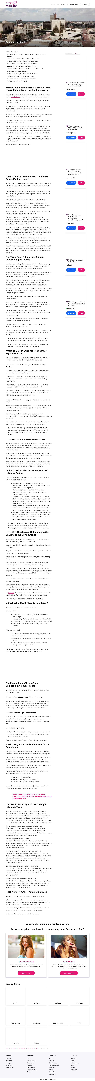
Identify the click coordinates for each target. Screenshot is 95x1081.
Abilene (58, 1003)
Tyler (80, 1023)
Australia (73, 1067)
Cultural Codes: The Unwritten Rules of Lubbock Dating (21, 66)
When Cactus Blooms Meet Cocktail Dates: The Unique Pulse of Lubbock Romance (26, 55)
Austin (15, 1003)
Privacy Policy (9, 1065)
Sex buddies (52, 1071)
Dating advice (55, 4)
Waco (37, 1043)
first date (11, 593)
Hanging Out (52, 1067)
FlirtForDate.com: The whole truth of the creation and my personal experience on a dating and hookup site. (32, 796)
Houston (36, 1023)
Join (85, 4)
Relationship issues (32, 1069)
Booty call (51, 1058)
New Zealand (74, 1069)
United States (74, 1058)
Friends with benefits (54, 1065)
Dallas (36, 1003)
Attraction (29, 1065)
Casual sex (51, 1060)
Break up (29, 1071)
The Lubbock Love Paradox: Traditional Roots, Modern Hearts (23, 58)
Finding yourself (31, 1060)
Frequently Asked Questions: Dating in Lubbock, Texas (21, 78)
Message (72, 94)
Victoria (15, 1043)
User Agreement (10, 1067)
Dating (29, 1058)
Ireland (72, 1065)
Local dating (64, 4)
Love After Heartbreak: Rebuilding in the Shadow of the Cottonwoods (25, 68)
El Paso (80, 1003)
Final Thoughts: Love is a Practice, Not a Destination (20, 76)
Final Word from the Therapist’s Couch (17, 81)
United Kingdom (75, 1063)
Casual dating (74, 4)
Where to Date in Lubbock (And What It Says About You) (21, 63)
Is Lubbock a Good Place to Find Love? (17, 71)
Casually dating (9, 1063)
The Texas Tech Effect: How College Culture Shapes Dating (22, 61)
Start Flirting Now (69, 973)
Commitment (30, 1063)
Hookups (51, 1069)
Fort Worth (15, 1023)
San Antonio (58, 1023)
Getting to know (31, 1067)
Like (82, 94)
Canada (73, 1060)
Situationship (52, 1074)
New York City (15, 97)
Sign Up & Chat (26, 973)
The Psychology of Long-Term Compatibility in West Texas (22, 73)
